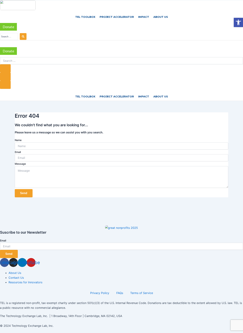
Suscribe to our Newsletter (23, 232)
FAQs (119, 293)
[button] (238, 22)
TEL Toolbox (85, 17)
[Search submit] (23, 36)
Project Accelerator (117, 17)
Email (18, 152)
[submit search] (5, 68)
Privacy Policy (99, 293)
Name (18, 140)
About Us (160, 17)
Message (20, 163)
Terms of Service (141, 293)
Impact (143, 17)
